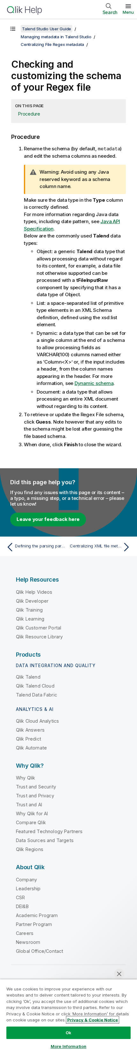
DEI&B (22, 906)
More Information (68, 1046)
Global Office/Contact (39, 951)
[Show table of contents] (13, 29)
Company (26, 879)
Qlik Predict (28, 739)
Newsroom (28, 942)
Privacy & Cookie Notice (92, 1019)
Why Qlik (25, 777)
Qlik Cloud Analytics (37, 721)
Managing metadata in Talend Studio (56, 36)
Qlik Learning (30, 618)
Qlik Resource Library (39, 636)
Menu (128, 12)
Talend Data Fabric (36, 694)
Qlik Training (29, 610)
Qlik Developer (32, 601)
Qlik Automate (31, 747)
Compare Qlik (31, 822)
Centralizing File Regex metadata (52, 44)
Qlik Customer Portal (38, 627)
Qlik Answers (30, 730)
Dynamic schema (94, 383)
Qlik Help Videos (34, 592)
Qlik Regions (29, 849)
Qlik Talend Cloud (35, 686)
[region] (68, 1016)
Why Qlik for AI (32, 813)
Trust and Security (36, 786)
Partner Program (34, 924)
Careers (24, 933)
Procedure (29, 114)
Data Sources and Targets (45, 840)
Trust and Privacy (35, 795)
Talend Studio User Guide (46, 28)
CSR (20, 897)
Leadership (28, 888)
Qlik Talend (28, 677)
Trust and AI (29, 804)
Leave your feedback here (48, 519)
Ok (68, 1032)
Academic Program (37, 915)
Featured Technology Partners (49, 831)
